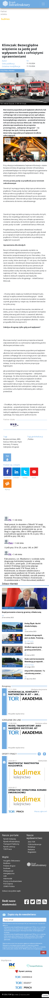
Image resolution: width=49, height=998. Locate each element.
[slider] (25, 155)
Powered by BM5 (25, 995)
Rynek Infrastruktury (11, 841)
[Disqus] (25, 548)
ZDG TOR (31, 842)
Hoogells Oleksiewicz (11, 860)
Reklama (31, 849)
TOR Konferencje (34, 844)
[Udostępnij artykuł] (16, 473)
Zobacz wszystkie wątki (11, 891)
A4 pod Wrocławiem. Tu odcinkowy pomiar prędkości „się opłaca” (35, 673)
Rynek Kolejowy (9, 839)
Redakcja (31, 847)
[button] (39, 758)
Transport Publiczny (11, 844)
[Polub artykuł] (7, 473)
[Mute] (21, 159)
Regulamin (32, 852)
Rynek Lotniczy (9, 846)
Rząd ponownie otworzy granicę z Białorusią (21, 612)
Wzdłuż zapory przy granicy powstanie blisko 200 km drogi (33, 650)
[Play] (7, 159)
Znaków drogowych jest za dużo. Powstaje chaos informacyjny (34, 638)
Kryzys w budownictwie (12, 881)
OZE (5, 876)
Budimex (6, 863)
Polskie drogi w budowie (9, 867)
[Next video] (14, 159)
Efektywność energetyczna (8, 872)
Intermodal (7, 878)
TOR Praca (7, 849)
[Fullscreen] (43, 159)
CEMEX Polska (9, 886)
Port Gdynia (8, 883)
